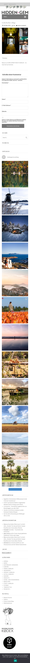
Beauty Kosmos (8, 597)
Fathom (6, 599)
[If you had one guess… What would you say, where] (15, 392)
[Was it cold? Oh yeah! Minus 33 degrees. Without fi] (15, 228)
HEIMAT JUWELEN (9, 572)
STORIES (6, 585)
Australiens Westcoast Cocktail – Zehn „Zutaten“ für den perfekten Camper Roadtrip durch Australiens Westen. (15, 526)
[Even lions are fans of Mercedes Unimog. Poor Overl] (15, 364)
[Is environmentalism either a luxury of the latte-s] (15, 473)
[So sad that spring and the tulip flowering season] (15, 310)
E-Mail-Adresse (6, 105)
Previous (4, 58)
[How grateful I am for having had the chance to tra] (15, 283)
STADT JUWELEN (8, 583)
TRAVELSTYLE (8, 587)
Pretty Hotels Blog (9, 601)
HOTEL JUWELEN (9, 574)
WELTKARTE (12, 4)
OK (15, 660)
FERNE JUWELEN (8, 568)
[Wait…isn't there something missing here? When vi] (15, 419)
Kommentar (5, 82)
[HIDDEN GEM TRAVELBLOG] (15, 13)
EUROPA (6, 566)
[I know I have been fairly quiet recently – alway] (15, 337)
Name (4, 99)
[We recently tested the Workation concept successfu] (15, 174)
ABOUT (6, 4)
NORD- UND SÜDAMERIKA (11, 579)
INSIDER (6, 576)
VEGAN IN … (7, 589)
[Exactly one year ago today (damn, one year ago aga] (15, 201)
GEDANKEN (7, 570)
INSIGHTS (6, 578)
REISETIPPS (7, 581)
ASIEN (5, 563)
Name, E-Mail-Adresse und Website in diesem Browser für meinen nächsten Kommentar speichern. (14, 121)
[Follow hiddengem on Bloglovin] (8, 624)
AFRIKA (6, 561)
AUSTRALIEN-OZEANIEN (11, 565)
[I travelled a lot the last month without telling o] (15, 446)
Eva (14, 25)
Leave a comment (22, 25)
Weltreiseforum (8, 603)
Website (4, 111)
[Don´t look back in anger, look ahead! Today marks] (15, 256)
